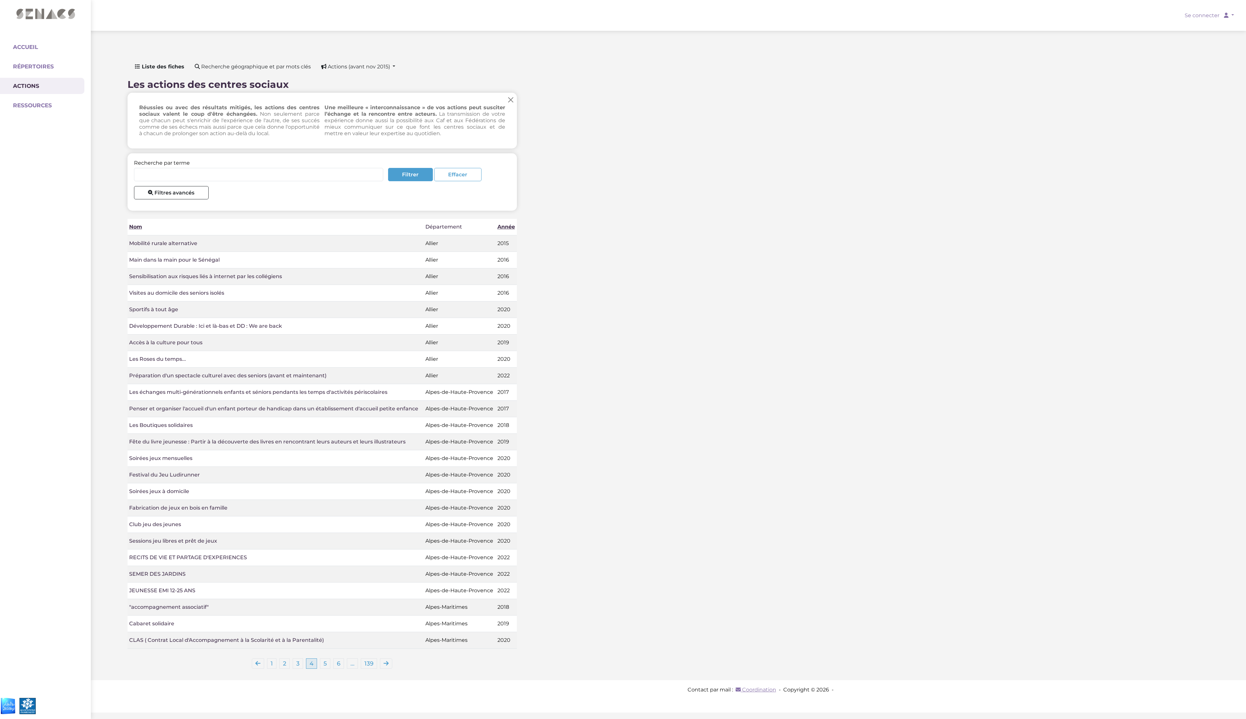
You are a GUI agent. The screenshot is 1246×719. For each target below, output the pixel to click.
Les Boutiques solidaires (161, 425)
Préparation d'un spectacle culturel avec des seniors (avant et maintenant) (227, 375)
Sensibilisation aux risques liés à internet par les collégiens (205, 276)
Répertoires (33, 66)
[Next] (386, 663)
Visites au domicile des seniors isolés (176, 293)
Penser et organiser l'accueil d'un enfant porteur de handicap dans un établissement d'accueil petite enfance (273, 409)
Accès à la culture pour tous (165, 342)
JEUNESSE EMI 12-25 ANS (162, 590)
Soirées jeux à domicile (159, 491)
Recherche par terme (162, 163)
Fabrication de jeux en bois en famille (178, 508)
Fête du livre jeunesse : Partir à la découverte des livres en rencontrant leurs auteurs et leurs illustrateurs (267, 442)
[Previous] (258, 663)
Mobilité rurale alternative (163, 243)
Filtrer (410, 174)
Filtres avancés (173, 193)
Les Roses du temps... (157, 359)
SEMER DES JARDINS (157, 574)
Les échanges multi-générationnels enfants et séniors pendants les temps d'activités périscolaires (258, 392)
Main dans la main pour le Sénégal (174, 260)
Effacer (457, 174)
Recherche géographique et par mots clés (255, 67)
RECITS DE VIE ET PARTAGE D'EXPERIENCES (188, 557)
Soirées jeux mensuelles (160, 458)
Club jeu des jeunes (155, 524)
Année (506, 227)
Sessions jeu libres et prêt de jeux (173, 541)
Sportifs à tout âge (153, 309)
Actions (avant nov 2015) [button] (358, 67)
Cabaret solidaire (151, 623)
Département (443, 227)
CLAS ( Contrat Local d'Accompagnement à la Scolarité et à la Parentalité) (226, 640)
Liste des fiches (162, 67)
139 (368, 663)
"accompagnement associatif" (169, 607)
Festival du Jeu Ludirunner (164, 475)
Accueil (25, 47)
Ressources (32, 105)
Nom (135, 227)
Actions (26, 86)
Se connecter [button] (1203, 15)
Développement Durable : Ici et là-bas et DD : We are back (205, 326)
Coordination (758, 690)
